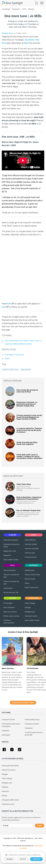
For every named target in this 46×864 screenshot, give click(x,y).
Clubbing (5, 787)
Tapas (27, 583)
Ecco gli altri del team (23, 703)
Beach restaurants (31, 587)
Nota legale (6, 735)
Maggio (31, 9)
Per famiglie (8, 603)
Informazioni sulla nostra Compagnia (11, 725)
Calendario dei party (11, 540)
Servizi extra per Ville (11, 592)
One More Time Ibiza (14, 354)
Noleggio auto (30, 612)
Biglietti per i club (10, 369)
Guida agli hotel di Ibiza (10, 766)
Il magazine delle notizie (10, 800)
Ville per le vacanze (8, 770)
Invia (39, 826)
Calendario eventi (31, 616)
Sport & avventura (10, 612)
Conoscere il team (8, 719)
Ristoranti (5, 791)
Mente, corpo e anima (11, 616)
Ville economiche (10, 570)
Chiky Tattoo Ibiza (24, 484)
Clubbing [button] (12, 535)
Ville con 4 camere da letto (11, 582)
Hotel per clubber (31, 544)
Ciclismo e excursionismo (9, 621)
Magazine (16, 9)
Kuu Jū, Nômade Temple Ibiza (29, 510)
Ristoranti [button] (33, 565)
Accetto (36, 859)
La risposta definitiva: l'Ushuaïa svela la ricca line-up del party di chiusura (29, 430)
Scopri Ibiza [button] (34, 598)
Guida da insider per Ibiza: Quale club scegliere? (27, 443)
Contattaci (29, 728)
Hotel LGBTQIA (30, 540)
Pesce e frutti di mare (32, 575)
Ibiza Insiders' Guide (11, 560)
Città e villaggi (30, 603)
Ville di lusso (8, 588)
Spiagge (28, 607)
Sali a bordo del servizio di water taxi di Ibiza (27, 391)
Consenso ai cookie (32, 724)
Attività (4, 796)
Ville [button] (12, 565)
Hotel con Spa (30, 553)
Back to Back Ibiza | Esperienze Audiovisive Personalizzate (29, 498)
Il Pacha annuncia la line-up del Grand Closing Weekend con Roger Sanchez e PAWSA (29, 417)
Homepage (6, 9)
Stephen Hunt (7, 33)
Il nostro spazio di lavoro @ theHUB (34, 733)
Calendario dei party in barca (12, 545)
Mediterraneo (30, 570)
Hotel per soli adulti (32, 548)
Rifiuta (23, 859)
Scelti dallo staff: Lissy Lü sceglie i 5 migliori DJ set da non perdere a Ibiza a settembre (29, 456)
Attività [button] (12, 598)
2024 (24, 9)
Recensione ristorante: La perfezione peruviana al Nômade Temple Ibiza (27, 404)
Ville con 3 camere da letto (11, 576)
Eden (7, 358)
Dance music (26, 369)
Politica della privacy (32, 719)
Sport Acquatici (9, 607)
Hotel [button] (33, 535)
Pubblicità (5, 731)
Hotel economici (30, 557)
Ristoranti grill (30, 579)
